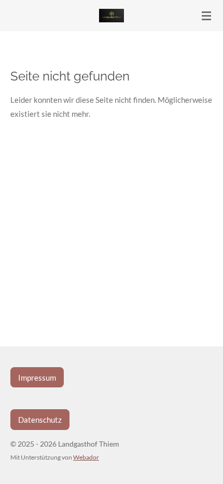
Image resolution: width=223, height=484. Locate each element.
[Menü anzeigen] (206, 15)
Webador (86, 457)
